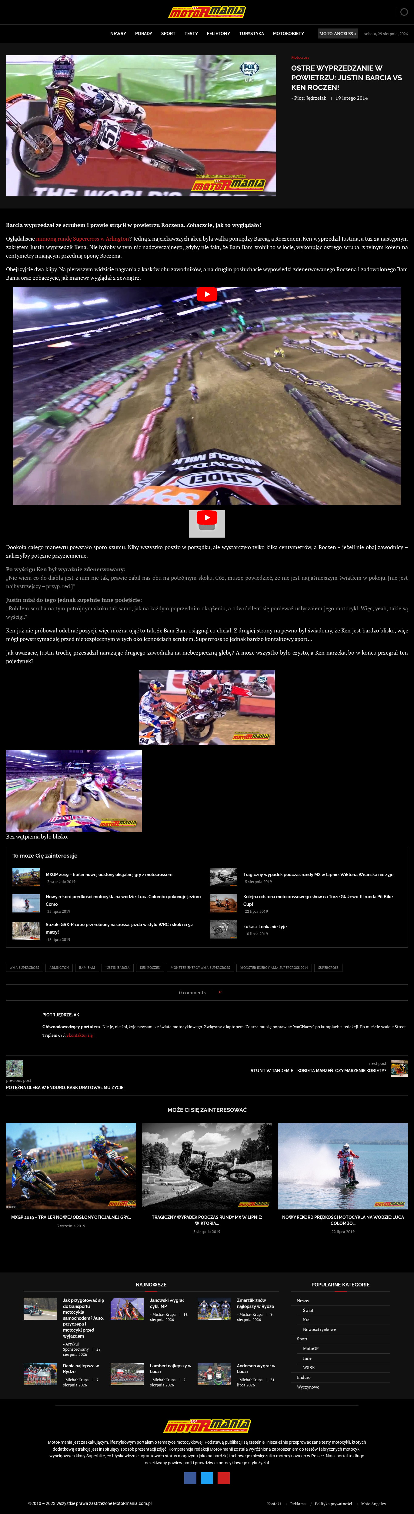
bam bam (87, 967)
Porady (143, 33)
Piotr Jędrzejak (310, 98)
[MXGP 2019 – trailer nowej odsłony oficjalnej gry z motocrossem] (26, 877)
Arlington (59, 967)
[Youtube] (224, 1478)
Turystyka (251, 33)
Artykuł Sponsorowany (76, 1346)
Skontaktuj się (79, 1035)
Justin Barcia (117, 967)
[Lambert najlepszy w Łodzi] (127, 1374)
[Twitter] (207, 1478)
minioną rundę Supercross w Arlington (82, 238)
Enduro (304, 1377)
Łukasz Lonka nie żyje (265, 926)
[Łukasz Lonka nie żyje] (223, 929)
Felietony (218, 33)
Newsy (118, 33)
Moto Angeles (373, 1503)
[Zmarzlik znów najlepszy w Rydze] (214, 1309)
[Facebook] (190, 1478)
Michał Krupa (164, 1314)
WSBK (309, 1367)
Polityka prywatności (333, 1503)
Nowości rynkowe (319, 1329)
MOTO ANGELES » (337, 33)
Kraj (307, 1319)
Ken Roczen (150, 967)
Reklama (298, 1503)
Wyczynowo (308, 1387)
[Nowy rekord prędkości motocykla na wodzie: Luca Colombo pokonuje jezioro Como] (26, 903)
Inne (307, 1358)
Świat (308, 1310)
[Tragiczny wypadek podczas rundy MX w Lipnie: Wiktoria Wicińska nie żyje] (223, 877)
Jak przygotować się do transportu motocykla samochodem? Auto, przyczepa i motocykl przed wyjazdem (83, 1318)
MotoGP (311, 1348)
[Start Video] (207, 396)
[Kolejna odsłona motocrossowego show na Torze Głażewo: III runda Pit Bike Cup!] (223, 903)
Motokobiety (288, 33)
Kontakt (274, 1503)
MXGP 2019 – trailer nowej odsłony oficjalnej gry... (71, 1217)
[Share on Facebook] (227, 992)
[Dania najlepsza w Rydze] (40, 1374)
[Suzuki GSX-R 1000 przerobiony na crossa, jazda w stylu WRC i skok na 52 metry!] (26, 931)
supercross (328, 967)
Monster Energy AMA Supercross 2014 (274, 967)
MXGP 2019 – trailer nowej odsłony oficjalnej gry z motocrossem (109, 874)
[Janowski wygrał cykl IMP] (127, 1309)
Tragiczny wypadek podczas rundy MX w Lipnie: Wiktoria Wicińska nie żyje (318, 874)
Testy (191, 33)
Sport (168, 33)
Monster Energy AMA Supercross (200, 967)
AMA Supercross (24, 967)
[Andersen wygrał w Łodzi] (214, 1374)
